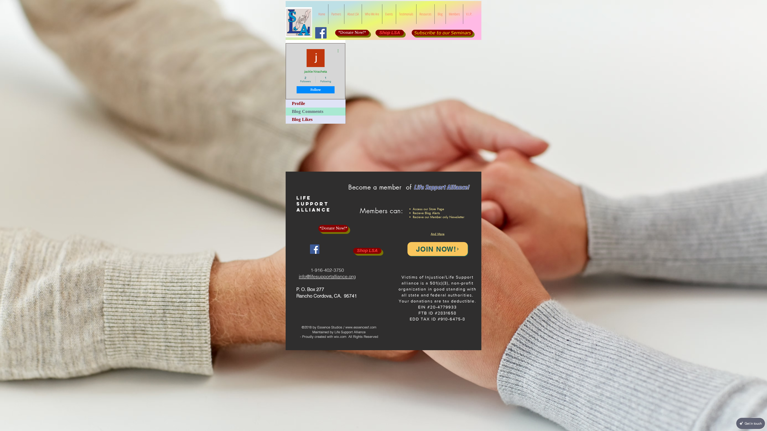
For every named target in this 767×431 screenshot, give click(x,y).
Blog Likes (302, 119)
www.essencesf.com (360, 327)
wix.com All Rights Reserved (356, 336)
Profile (298, 103)
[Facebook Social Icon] (321, 33)
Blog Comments (307, 111)
